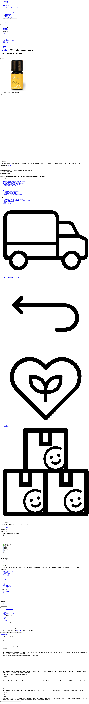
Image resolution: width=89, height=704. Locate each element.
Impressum (5, 611)
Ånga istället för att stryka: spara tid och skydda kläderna (14, 181)
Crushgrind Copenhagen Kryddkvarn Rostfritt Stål (12, 194)
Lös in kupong (5, 587)
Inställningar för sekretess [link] (8, 615)
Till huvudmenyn (6, 1)
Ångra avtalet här (3, 620)
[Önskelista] (4, 35)
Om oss (4, 596)
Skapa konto (5, 33)
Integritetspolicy (3, 634)
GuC (4, 190)
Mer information (5, 168)
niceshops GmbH (9, 609)
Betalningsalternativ (9, 15)
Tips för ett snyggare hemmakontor (9, 185)
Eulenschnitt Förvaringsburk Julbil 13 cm (11, 191)
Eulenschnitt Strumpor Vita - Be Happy (10, 193)
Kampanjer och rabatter (7, 576)
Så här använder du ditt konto (8, 571)
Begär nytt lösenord (6, 585)
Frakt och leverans (6, 573)
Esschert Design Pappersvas (8, 201)
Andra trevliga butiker (7, 618)
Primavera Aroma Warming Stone (9, 192)
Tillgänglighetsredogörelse (8, 614)
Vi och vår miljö (6, 591)
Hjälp (4, 10)
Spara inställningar (4, 701)
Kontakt (6, 16)
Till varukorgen (6, 3)
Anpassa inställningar (17, 632)
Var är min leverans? (7, 586)
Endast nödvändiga (9, 632)
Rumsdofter (10, 166)
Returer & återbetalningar (8, 575)
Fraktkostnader (8, 14)
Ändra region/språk (11, 606)
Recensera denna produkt (5, 173)
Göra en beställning (6, 574)
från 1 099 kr (11, 7)
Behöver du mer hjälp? (7, 577)
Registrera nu (5, 29)
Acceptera (3, 632)
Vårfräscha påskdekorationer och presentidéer (11, 184)
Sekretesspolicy (6, 612)
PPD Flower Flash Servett (8, 203)
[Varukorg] (46, 37)
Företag (4, 617)
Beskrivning (4, 161)
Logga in (4, 583)
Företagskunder (6, 579)
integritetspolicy (19, 630)
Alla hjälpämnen (8, 17)
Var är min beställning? (9, 12)
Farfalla (3, 50)
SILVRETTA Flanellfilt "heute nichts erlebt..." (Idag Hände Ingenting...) (17, 200)
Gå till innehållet (6, 2)
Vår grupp (5, 597)
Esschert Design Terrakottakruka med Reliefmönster (13, 199)
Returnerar (7, 13)
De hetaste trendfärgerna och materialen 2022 (11, 182)
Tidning (4, 592)
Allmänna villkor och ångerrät (8, 613)
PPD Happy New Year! (7, 202)
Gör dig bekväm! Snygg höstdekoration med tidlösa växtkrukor (15, 183)
